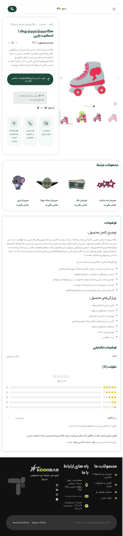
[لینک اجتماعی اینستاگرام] (57, 485)
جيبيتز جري (23, 200)
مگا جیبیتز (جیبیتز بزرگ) (22, 24)
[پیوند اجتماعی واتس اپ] (42, 108)
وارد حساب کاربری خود (84, 442)
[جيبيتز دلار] (76, 183)
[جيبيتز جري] (18, 183)
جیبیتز (42, 24)
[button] (118, 78)
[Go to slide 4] (85, 106)
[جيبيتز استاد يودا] (47, 183)
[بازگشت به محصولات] (12, 43)
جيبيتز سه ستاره (107, 200)
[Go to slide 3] (88, 106)
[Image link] (44, 469)
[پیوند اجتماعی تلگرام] (38, 108)
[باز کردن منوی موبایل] (114, 9)
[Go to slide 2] (91, 106)
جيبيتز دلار (81, 200)
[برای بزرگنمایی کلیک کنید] (115, 103)
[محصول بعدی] (9, 43)
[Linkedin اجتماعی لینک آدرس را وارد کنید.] (57, 490)
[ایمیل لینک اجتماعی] (46, 108)
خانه (51, 24)
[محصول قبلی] (16, 43)
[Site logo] (62, 10)
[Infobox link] (104, 475)
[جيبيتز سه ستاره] (105, 183)
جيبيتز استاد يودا (49, 200)
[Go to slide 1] (94, 106)
